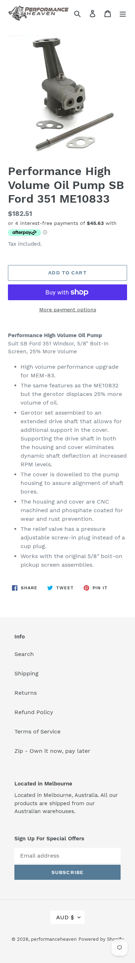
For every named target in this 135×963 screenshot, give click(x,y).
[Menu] (122, 13)
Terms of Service (37, 731)
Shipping (26, 673)
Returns (25, 692)
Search (24, 654)
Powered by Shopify (101, 939)
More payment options (67, 309)
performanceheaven (54, 939)
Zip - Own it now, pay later (52, 750)
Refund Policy (33, 712)
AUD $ (65, 917)
